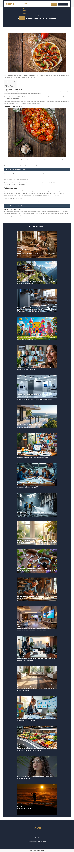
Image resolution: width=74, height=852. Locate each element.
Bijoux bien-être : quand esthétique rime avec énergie (32, 568)
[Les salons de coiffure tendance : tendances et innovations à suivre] (37, 764)
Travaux (24, 10)
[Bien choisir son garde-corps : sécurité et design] (37, 413)
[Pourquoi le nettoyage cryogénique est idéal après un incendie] (37, 502)
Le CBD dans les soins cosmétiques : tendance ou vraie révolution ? (36, 540)
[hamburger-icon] (54, 4)
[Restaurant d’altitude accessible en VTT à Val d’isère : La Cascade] (37, 269)
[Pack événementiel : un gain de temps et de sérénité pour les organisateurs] (37, 442)
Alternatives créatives (9, 86)
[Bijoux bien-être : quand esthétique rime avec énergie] (37, 558)
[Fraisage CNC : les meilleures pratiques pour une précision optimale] (37, 297)
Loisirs (24, 6)
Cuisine (24, 12)
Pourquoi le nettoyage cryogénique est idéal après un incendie (34, 512)
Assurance (25, 3)
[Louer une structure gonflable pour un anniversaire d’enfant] (37, 325)
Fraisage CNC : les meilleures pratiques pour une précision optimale (36, 308)
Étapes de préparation (9, 84)
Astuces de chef (8, 85)
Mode (24, 8)
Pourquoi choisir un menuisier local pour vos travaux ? (32, 596)
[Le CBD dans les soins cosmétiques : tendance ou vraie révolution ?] (37, 530)
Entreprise (25, 5)
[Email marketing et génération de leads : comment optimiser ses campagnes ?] (37, 704)
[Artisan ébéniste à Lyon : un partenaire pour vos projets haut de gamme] (37, 239)
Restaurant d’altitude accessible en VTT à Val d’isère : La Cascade (35, 279)
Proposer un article (40, 850)
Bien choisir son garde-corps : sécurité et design (30, 424)
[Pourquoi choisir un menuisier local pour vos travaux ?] (37, 586)
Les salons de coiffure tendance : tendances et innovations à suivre (36, 775)
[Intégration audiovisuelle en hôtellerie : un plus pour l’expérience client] (37, 614)
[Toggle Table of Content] (14, 81)
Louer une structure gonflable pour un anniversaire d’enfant (33, 336)
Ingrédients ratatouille (9, 82)
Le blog (24, 13)
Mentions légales (33, 850)
